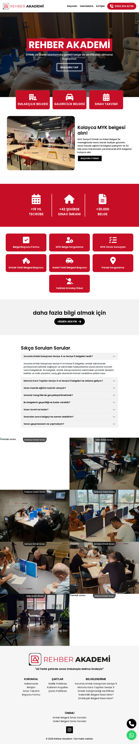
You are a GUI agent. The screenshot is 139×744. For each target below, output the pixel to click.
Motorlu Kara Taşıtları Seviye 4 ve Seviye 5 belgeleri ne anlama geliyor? (63, 380)
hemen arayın (67, 321)
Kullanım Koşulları (57, 687)
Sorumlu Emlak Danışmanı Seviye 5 (96, 683)
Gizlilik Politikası (57, 683)
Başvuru (72, 6)
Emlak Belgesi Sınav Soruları (69, 717)
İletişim (100, 6)
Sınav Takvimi (31, 691)
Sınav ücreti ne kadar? (36, 409)
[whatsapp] (131, 735)
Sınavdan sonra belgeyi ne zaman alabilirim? (48, 416)
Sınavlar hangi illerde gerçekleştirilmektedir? (48, 395)
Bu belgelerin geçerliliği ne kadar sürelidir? (47, 402)
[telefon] (131, 723)
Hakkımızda (86, 6)
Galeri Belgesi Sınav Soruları (69, 721)
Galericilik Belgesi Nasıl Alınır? (95, 694)
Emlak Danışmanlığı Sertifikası (96, 691)
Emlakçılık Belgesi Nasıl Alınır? (95, 698)
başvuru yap (69, 67)
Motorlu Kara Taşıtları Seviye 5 (96, 687)
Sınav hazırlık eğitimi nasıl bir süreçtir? (45, 388)
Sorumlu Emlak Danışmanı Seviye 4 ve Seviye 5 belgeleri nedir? (58, 356)
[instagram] (69, 729)
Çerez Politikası (57, 691)
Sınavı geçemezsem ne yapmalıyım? (44, 423)
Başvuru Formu (90, 158)
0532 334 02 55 (124, 6)
